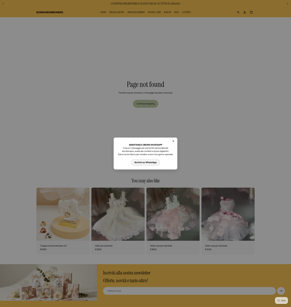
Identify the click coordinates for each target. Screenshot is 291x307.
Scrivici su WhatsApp (145, 162)
